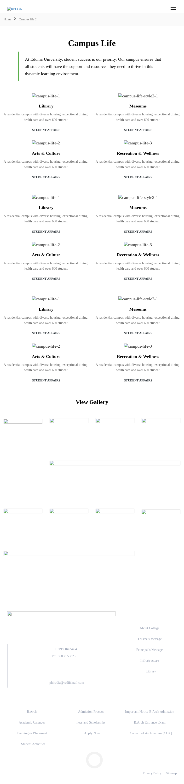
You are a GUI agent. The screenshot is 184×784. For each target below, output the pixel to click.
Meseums (138, 106)
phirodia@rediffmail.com (66, 682)
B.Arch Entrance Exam (150, 722)
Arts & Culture (46, 153)
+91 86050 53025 (63, 656)
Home (7, 19)
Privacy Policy (152, 773)
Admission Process (91, 711)
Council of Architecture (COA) (151, 733)
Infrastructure (149, 660)
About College (149, 628)
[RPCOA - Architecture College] (43, 9)
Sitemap (171, 773)
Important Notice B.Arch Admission (149, 711)
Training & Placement (32, 733)
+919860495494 (66, 649)
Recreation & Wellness (138, 153)
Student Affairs (46, 130)
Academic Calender (32, 722)
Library (46, 106)
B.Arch (32, 711)
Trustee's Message (150, 639)
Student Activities (33, 744)
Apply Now (92, 733)
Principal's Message (149, 650)
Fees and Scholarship (90, 722)
